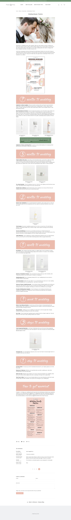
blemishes (41, 140)
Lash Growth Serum (34, 107)
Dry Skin (36, 115)
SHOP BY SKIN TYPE (38, 4)
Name (17, 478)
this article (26, 278)
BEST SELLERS (29, 4)
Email (37, 478)
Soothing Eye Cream (38, 163)
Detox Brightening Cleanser (47, 114)
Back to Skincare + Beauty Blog (36, 502)
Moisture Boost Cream (35, 114)
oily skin (22, 141)
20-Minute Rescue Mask (31, 251)
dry (46, 140)
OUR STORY (47, 4)
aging (45, 140)
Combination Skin (42, 115)
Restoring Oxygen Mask (25, 252)
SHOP (22, 4)
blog (31, 141)
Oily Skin (48, 115)
